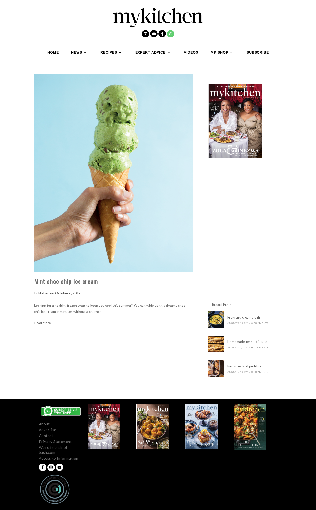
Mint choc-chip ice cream (66, 281)
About (44, 424)
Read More (42, 322)
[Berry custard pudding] (216, 368)
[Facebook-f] (162, 33)
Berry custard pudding (245, 366)
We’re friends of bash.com (53, 450)
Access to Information (59, 458)
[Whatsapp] (170, 33)
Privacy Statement (55, 441)
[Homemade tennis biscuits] (216, 344)
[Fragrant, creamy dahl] (216, 319)
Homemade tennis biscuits (247, 342)
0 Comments (259, 323)
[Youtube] (154, 33)
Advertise (47, 429)
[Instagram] (145, 33)
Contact (46, 435)
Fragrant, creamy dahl (244, 317)
